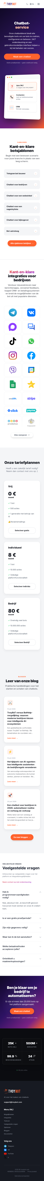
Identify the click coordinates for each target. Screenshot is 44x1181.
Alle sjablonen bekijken (22, 243)
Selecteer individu (22, 586)
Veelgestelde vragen (11, 1124)
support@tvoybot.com (13, 1102)
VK (9, 1150)
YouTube (11, 1153)
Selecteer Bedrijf (22, 642)
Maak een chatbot (22, 56)
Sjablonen (7, 1127)
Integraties (7, 1117)
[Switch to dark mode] (27, 4)
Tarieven (7, 1121)
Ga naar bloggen (22, 837)
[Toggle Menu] (38, 4)
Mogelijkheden (9, 1114)
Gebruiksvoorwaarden (22, 1176)
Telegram (11, 1146)
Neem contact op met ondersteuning (16, 882)
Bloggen (7, 1130)
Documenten (8, 1134)
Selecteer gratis (22, 530)
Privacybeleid (32, 1171)
